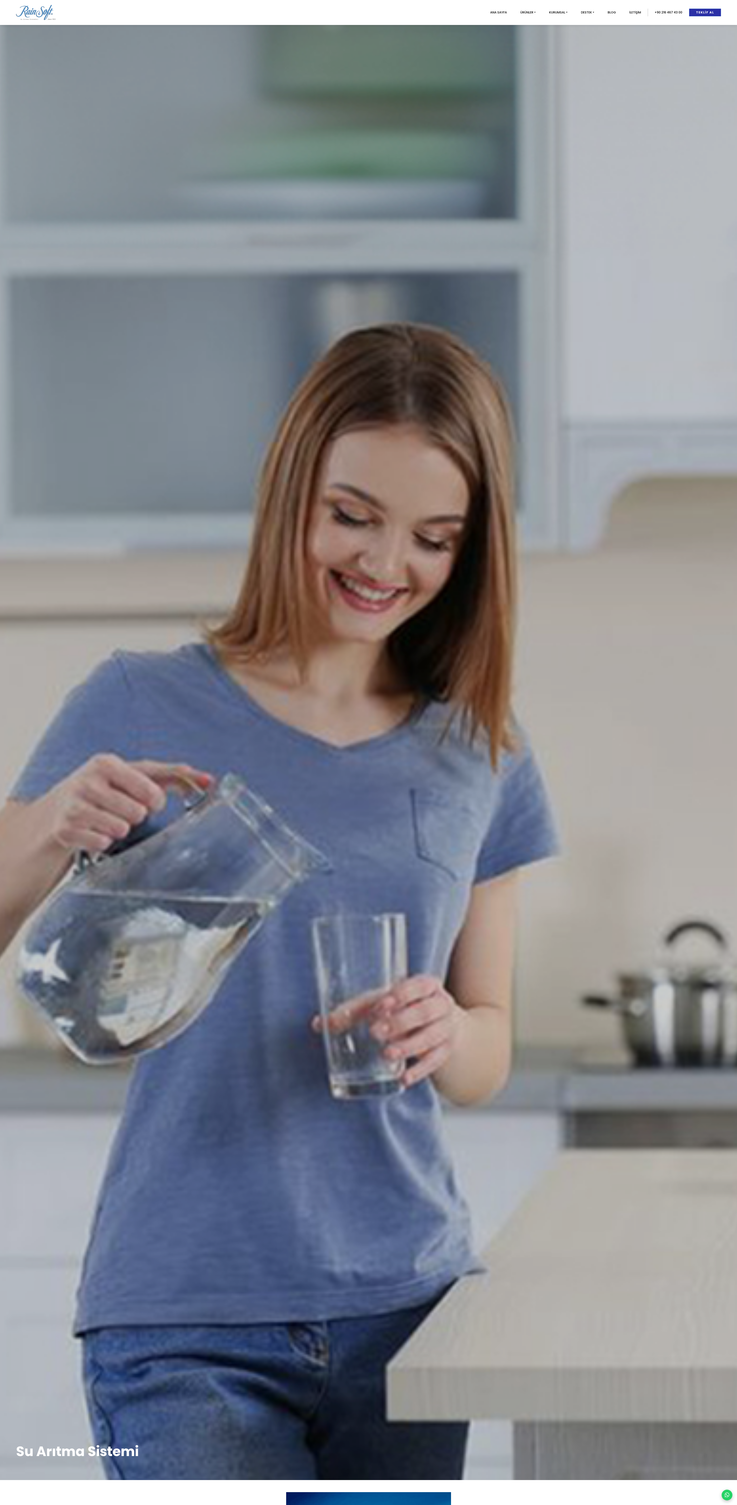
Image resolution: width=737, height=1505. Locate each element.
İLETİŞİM (635, 12)
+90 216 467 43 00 (668, 12)
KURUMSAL (557, 12)
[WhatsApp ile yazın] (727, 1495)
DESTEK (586, 12)
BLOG (612, 12)
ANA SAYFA (498, 12)
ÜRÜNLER (526, 12)
